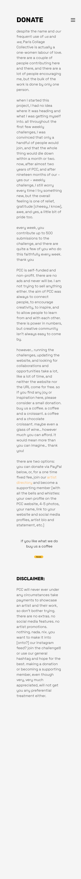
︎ (73, 20)
